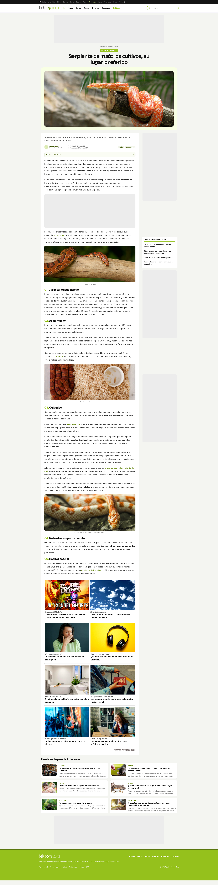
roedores (60, 356)
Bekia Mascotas (105, 46)
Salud (100, 2)
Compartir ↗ (130, 147)
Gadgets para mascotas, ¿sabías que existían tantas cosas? (149, 769)
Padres (78, 2)
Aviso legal (43, 867)
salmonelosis (59, 235)
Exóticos (116, 8)
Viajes (124, 2)
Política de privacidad (58, 867)
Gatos (78, 8)
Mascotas (93, 2)
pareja (76, 861)
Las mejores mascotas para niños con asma (79, 785)
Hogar (115, 2)
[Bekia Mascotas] (52, 7)
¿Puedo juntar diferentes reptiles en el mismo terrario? (79, 769)
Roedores (106, 8)
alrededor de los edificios (92, 570)
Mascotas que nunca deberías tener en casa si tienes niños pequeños (149, 804)
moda (49, 861)
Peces (86, 8)
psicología (99, 861)
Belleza (65, 2)
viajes (116, 861)
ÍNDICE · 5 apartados (90, 155)
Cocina (72, 2)
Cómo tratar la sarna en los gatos (157, 257)
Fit (119, 2)
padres (70, 861)
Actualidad (52, 2)
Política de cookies (76, 867)
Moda (59, 2)
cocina (63, 861)
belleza (56, 861)
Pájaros (95, 8)
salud (92, 861)
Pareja (85, 2)
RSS (87, 867)
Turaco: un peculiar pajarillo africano (75, 803)
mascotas (84, 861)
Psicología (107, 2)
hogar (107, 861)
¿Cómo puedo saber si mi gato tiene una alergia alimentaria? (150, 786)
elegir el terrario (74, 424)
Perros (70, 8)
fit (112, 861)
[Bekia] (42, 2)
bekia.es (42, 861)
